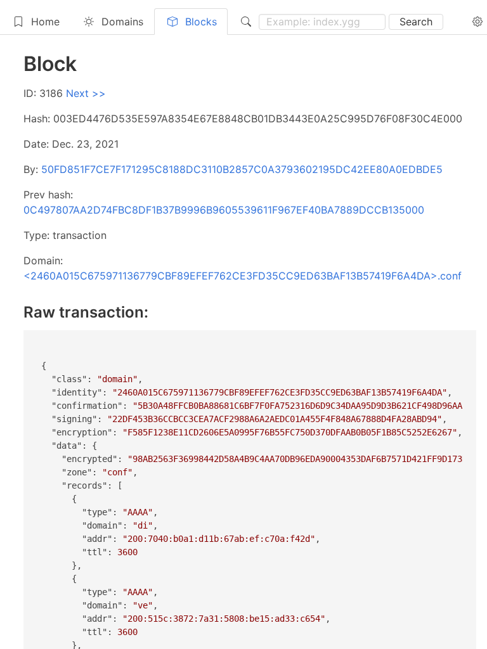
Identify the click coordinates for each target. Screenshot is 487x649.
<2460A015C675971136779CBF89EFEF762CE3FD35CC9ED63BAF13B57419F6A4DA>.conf (242, 275)
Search (415, 21)
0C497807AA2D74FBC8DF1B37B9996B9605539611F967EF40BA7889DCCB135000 (223, 209)
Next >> (86, 93)
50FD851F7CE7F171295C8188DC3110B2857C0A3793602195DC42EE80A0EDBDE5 (242, 169)
